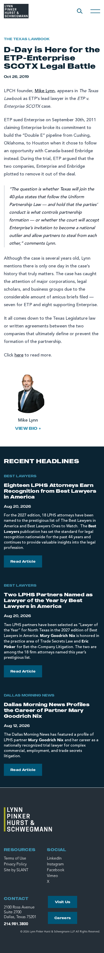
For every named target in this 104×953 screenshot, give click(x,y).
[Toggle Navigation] (95, 11)
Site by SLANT (16, 870)
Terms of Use (15, 859)
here (19, 355)
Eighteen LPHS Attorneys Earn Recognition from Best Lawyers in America (50, 491)
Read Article (23, 561)
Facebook (55, 870)
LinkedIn (54, 859)
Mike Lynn (45, 91)
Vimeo (52, 876)
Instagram (55, 864)
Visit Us (62, 902)
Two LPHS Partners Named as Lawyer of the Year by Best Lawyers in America (48, 600)
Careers (62, 918)
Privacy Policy (15, 864)
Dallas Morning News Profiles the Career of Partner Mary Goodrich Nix (46, 710)
